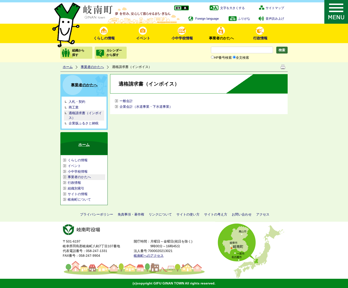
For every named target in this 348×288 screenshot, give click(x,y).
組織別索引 (76, 188)
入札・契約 (77, 102)
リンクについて (160, 214)
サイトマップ (275, 8)
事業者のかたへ (221, 38)
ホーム (68, 67)
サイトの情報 (78, 194)
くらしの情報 (104, 38)
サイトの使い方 (188, 214)
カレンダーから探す (114, 52)
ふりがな (244, 18)
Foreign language (207, 18)
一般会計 (126, 101)
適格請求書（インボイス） (85, 115)
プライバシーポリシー (96, 214)
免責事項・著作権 (131, 214)
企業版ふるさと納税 (83, 123)
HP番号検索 (223, 57)
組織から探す (78, 52)
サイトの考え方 (215, 214)
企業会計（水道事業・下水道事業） (146, 106)
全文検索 (242, 57)
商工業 (74, 107)
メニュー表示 (336, 12)
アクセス (262, 214)
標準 (177, 8)
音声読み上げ (275, 18)
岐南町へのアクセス (149, 255)
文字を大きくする (232, 8)
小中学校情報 (182, 38)
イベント (143, 38)
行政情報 (260, 38)
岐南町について (79, 199)
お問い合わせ (242, 214)
